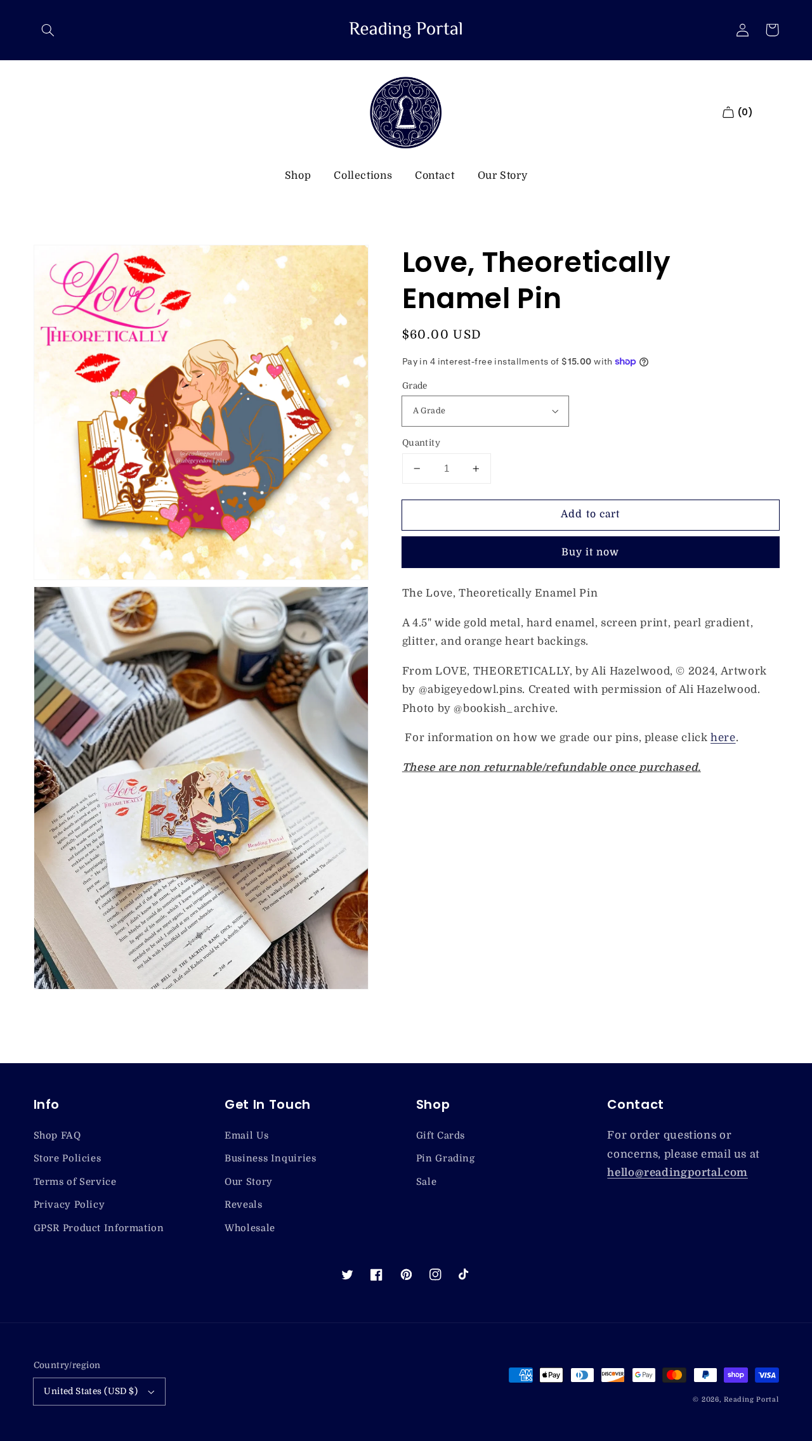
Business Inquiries (270, 1158)
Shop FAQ (57, 1135)
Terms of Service (75, 1182)
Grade (415, 386)
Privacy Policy (69, 1204)
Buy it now (590, 552)
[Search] (48, 29)
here (723, 738)
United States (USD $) (91, 1391)
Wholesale (250, 1228)
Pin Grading (445, 1158)
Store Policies (68, 1158)
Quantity (421, 443)
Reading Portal (751, 1400)
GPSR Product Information (99, 1228)
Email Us (246, 1135)
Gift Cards (440, 1135)
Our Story (503, 175)
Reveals (243, 1204)
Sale (426, 1182)
